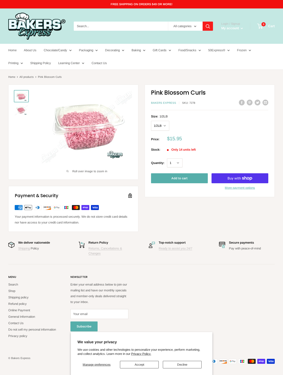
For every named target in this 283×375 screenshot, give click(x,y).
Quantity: (157, 163)
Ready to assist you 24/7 (175, 248)
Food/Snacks (187, 50)
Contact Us (99, 63)
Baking (136, 50)
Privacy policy (17, 336)
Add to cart (179, 178)
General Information (21, 316)
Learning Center (69, 63)
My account (230, 28)
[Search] (208, 26)
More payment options (240, 187)
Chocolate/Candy (55, 50)
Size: (159, 116)
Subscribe (84, 326)
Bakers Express (163, 102)
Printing (13, 63)
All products (26, 76)
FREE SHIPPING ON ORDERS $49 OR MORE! (141, 4)
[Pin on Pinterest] (250, 102)
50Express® (216, 50)
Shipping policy (18, 297)
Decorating (112, 50)
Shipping (24, 248)
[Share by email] (265, 102)
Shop (11, 291)
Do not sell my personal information (32, 329)
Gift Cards (160, 50)
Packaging (86, 50)
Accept (139, 364)
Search (13, 284)
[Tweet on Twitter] (257, 102)
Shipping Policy (40, 63)
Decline (182, 364)
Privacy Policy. (141, 353)
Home (12, 50)
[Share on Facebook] (242, 102)
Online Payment (19, 310)
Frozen (242, 50)
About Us (30, 50)
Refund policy (17, 303)
